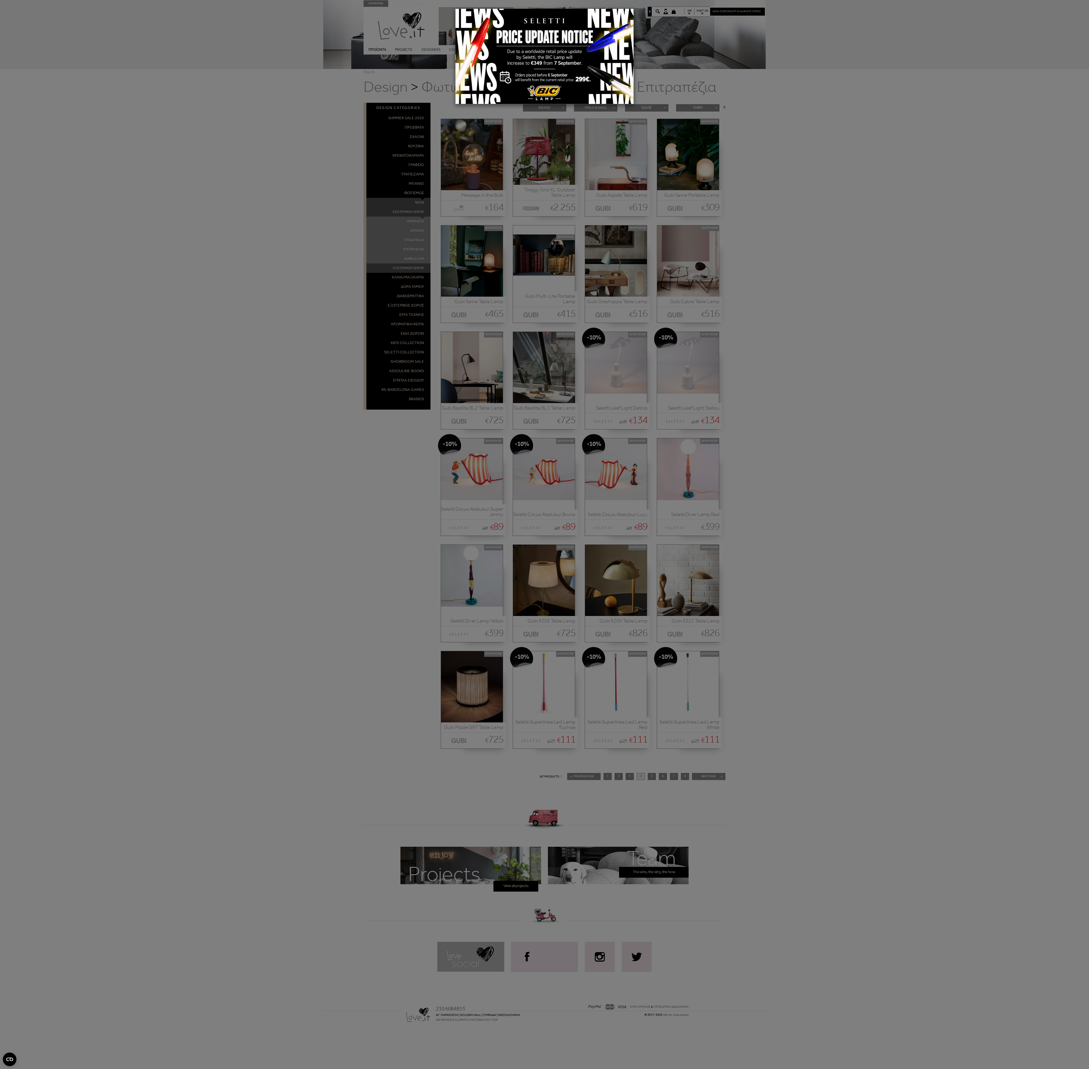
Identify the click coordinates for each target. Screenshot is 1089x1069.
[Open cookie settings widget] (9, 1059)
